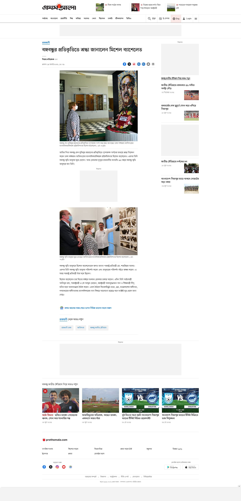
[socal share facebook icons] (125, 65)
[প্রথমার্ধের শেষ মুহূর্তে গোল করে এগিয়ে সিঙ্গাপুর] (191, 116)
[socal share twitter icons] (129, 65)
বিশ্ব (71, 18)
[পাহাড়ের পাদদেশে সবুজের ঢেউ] (171, 7)
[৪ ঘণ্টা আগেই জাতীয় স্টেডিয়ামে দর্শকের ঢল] (191, 168)
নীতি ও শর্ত (125, 477)
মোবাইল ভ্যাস (99, 453)
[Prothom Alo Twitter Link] (52, 467)
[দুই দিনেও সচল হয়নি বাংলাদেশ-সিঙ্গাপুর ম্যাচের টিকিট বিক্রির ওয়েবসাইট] (140, 400)
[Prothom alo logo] (54, 440)
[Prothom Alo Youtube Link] (65, 467)
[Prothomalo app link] (172, 467)
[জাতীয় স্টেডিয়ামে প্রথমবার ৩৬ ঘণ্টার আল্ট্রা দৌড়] (191, 95)
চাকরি (110, 18)
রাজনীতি (64, 18)
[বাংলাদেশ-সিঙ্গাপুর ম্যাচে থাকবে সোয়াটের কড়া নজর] (191, 189)
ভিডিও (128, 18)
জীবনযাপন (119, 18)
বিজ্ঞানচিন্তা (98, 449)
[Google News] (70, 467)
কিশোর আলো (73, 449)
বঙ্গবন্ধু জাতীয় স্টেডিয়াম (98, 327)
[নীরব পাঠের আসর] (100, 7)
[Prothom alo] (59, 7)
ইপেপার (45, 453)
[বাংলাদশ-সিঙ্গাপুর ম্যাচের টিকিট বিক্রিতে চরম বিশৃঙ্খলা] (180, 400)
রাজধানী (46, 42)
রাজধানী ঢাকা (66, 327)
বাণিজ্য (78, 18)
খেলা (94, 18)
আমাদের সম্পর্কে (90, 477)
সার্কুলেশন (113, 477)
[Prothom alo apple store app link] (190, 467)
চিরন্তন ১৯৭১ (177, 449)
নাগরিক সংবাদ (47, 449)
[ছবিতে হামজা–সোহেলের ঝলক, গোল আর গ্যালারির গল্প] (60, 400)
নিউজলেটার (148, 477)
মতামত (86, 18)
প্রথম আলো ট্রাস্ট (126, 449)
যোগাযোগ (136, 477)
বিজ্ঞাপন (103, 477)
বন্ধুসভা (149, 449)
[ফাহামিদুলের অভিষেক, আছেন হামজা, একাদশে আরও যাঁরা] (100, 400)
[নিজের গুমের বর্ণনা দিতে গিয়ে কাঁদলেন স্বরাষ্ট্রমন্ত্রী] (135, 7)
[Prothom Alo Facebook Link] (45, 467)
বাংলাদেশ (54, 18)
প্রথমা (70, 453)
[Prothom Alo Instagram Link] (58, 467)
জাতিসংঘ (80, 327)
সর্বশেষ (45, 18)
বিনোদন (102, 18)
